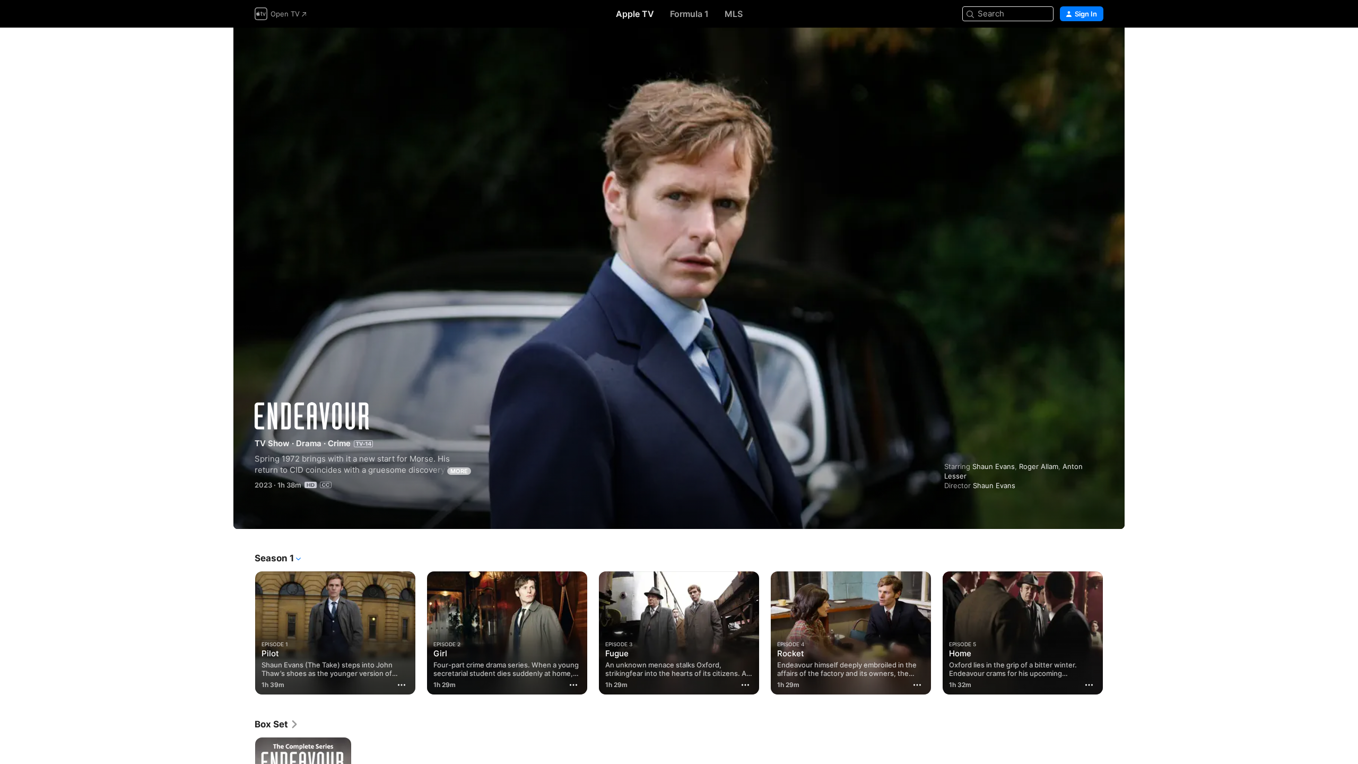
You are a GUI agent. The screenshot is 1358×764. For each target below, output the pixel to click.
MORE (459, 471)
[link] (277, 724)
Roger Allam (1038, 466)
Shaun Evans (993, 466)
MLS (734, 13)
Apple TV (635, 13)
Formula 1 (689, 13)
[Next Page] (1114, 633)
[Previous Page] (244, 633)
